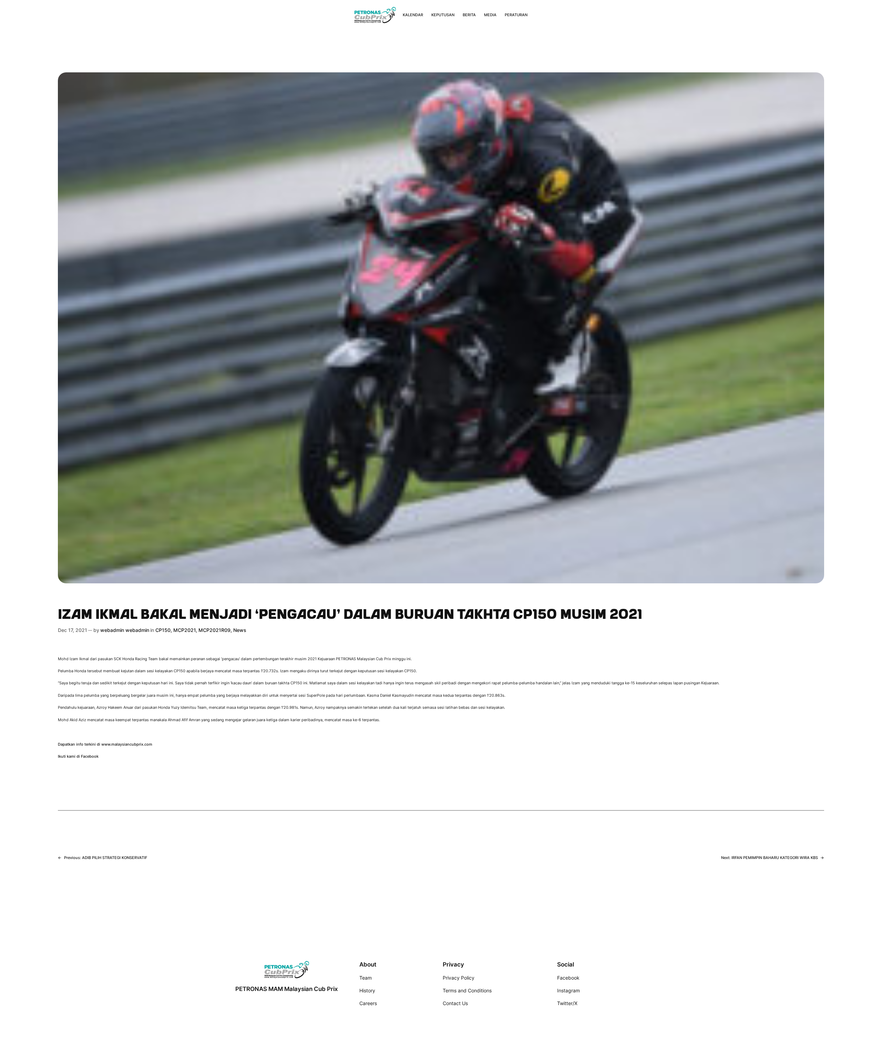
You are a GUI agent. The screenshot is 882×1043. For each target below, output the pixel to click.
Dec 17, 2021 (72, 630)
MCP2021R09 (214, 630)
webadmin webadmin (124, 630)
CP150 (163, 630)
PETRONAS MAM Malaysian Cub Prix (286, 988)
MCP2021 (184, 630)
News (239, 630)
